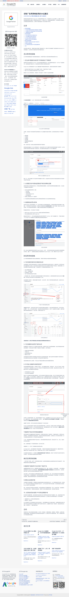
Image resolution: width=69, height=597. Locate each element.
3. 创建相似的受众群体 (29, 32)
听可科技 (50, 594)
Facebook (7, 85)
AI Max (25, 534)
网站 (5, 106)
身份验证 (5, 113)
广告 (5, 103)
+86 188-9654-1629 (59, 575)
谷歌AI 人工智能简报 (39, 576)
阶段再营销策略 (27, 33)
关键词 (13, 99)
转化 (8, 113)
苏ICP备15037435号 (39, 594)
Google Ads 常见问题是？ (24, 578)
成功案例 (10, 103)
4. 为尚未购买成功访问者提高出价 (31, 35)
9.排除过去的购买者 (28, 43)
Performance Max (7, 98)
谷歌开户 (47, 553)
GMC (12, 85)
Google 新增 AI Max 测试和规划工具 (41, 575)
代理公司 (40, 553)
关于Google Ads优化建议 (23, 583)
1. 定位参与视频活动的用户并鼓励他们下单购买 (33, 29)
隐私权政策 (33, 594)
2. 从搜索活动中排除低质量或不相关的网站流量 (33, 31)
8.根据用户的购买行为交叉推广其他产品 (32, 41)
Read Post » (26, 540)
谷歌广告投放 (13, 109)
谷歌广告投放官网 (56, 548)
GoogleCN (11, 4)
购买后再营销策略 (28, 40)
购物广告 (13, 111)
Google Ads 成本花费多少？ (24, 576)
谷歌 (11, 106)
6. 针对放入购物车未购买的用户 (30, 37)
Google (15, 85)
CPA (24, 552)
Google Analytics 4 (12, 92)
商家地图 (11, 101)
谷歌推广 (5, 111)
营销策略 (33, 554)
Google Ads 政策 (13, 90)
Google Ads (8, 88)
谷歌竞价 (10, 111)
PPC (15, 98)
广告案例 (7, 103)
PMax (13, 98)
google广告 (7, 96)
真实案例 (29, 554)
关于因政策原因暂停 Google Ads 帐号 (26, 584)
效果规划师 (14, 103)
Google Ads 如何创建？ (23, 575)
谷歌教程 (42, 554)
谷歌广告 (7, 109)
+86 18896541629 (60, 577)
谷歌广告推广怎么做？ (23, 579)
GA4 (10, 85)
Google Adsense (7, 90)
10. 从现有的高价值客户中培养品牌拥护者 (32, 44)
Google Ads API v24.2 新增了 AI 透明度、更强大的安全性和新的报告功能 (43, 578)
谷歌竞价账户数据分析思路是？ (24, 580)
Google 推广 (21, 574)
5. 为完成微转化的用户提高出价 (30, 36)
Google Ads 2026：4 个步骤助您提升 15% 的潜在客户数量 (58, 532)
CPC (5, 85)
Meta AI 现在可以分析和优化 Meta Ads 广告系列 (43, 573)
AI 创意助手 (40, 536)
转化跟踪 (10, 113)
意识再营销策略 (27, 28)
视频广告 (8, 106)
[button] (34, 4)
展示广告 (15, 101)
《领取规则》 (4, 0)
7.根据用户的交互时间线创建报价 (31, 39)
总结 (25, 45)
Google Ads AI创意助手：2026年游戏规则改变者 (44, 532)
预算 (12, 113)
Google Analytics (6, 92)
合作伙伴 (8, 101)
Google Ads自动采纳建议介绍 (24, 582)
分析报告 (5, 101)
